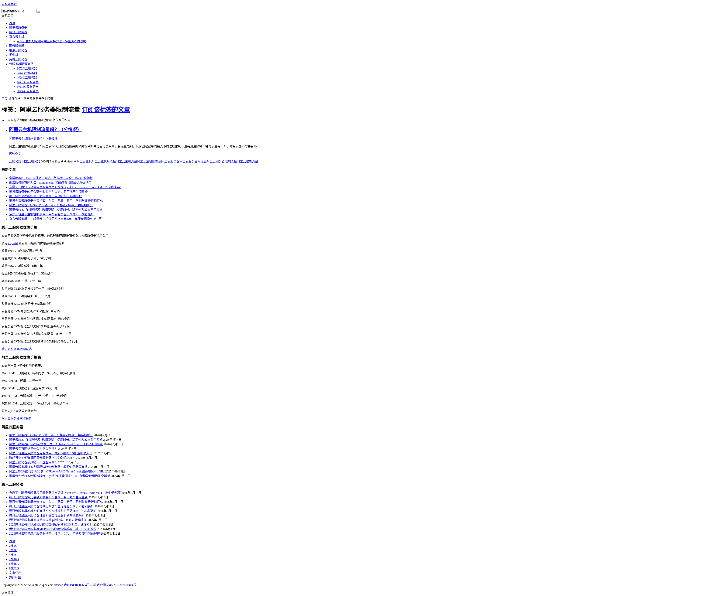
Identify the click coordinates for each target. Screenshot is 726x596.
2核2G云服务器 (27, 68)
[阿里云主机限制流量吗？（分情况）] (34, 138)
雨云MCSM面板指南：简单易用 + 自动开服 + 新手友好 (45, 196)
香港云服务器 (18, 50)
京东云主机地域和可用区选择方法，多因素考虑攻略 (51, 41)
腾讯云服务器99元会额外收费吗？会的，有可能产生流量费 (48, 191)
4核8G (13, 554)
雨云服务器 (16, 45)
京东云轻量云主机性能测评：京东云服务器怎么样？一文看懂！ (51, 214)
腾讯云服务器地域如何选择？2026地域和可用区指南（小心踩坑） (53, 511)
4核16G (14, 559)
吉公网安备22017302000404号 (116, 585)
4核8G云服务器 (27, 77)
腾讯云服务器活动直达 (17, 349)
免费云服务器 (18, 59)
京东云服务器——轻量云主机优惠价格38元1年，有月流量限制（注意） (56, 218)
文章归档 (15, 572)
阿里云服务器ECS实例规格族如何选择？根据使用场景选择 (48, 466)
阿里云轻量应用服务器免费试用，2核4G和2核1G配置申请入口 (50, 453)
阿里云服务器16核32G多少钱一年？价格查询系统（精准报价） (51, 205)
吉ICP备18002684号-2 (78, 585)
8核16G (14, 563)
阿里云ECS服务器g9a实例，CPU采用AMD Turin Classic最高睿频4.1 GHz (57, 471)
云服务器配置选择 (21, 64)
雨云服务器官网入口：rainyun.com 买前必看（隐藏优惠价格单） (51, 182)
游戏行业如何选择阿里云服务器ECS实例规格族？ (42, 457)
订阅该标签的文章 (106, 109)
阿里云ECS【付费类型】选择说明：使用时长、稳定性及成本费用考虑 (55, 209)
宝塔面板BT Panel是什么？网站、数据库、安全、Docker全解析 (51, 178)
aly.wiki (13, 411)
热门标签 (15, 577)
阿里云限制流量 (247, 161)
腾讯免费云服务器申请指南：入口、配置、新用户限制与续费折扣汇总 (56, 200)
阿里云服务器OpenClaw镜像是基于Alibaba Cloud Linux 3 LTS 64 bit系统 (56, 444)
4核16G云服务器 (28, 82)
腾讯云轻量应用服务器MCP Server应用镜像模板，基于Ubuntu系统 (52, 529)
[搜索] (38, 12)
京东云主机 (16, 36)
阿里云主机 (84, 161)
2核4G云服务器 (27, 73)
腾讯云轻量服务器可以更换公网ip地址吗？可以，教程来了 (48, 520)
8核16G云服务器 (28, 86)
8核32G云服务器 (28, 91)
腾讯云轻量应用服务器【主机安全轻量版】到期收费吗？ (47, 515)
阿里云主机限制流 (149, 161)
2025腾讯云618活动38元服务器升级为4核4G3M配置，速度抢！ (51, 524)
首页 (12, 23)
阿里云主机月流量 (104, 161)
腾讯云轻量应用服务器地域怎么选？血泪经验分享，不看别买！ (51, 506)
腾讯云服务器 (18, 32)
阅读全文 (15, 153)
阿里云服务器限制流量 (222, 161)
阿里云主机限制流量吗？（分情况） (45, 129)
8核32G (14, 568)
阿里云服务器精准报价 (17, 418)
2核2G (13, 545)
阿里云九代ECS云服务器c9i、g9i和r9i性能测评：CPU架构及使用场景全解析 (59, 476)
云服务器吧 (9, 4)
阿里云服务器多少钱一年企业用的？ (33, 462)
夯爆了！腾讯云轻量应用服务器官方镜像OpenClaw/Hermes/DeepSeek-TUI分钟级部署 (65, 187)
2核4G (13, 550)
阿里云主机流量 (126, 161)
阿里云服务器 (18, 27)
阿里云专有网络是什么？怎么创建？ (33, 448)
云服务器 (15, 161)
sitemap (58, 585)
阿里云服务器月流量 (193, 161)
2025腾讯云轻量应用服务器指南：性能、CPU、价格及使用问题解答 (54, 533)
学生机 (13, 54)
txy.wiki (13, 243)
